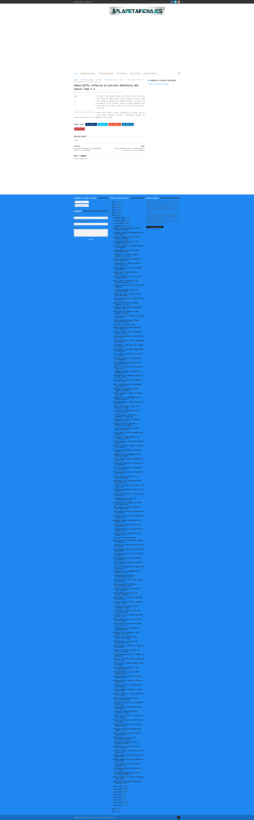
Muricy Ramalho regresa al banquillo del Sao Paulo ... (127, 558)
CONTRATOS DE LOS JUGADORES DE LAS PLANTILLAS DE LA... (127, 398)
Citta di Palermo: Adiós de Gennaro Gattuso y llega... (127, 332)
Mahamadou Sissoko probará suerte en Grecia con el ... (127, 521)
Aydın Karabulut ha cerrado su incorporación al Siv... (125, 585)
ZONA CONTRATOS (121, 73)
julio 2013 (118, 789)
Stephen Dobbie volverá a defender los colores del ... (128, 459)
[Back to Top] (178, 817)
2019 (114, 202)
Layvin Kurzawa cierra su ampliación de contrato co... (129, 299)
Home (75, 73)
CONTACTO (88, 2)
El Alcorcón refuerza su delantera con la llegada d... (128, 721)
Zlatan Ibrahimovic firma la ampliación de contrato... (129, 341)
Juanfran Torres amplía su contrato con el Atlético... (129, 545)
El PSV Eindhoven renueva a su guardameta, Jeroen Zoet (125, 416)
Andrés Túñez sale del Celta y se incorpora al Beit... (126, 477)
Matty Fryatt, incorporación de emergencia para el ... (125, 281)
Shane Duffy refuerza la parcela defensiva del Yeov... (126, 303)
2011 (114, 811)
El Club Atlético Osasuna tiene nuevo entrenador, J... (128, 707)
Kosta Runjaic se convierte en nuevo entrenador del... (127, 481)
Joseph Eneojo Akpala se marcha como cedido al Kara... (128, 725)
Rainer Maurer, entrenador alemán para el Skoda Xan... (128, 350)
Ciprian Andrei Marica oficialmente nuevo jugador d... (127, 260)
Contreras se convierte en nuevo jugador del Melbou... (126, 389)
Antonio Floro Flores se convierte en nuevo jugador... (128, 716)
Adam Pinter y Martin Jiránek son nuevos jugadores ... (126, 650)
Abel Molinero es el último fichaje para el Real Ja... (127, 747)
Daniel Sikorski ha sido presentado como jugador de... (127, 328)
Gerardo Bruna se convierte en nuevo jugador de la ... (127, 534)
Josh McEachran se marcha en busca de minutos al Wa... (128, 376)
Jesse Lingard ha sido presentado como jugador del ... (128, 433)
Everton (98, 79)
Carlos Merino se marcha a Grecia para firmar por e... (128, 494)
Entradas (79, 202)
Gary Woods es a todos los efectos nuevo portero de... (127, 508)
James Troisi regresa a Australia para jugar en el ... (128, 367)
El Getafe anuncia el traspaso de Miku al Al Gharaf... (128, 246)
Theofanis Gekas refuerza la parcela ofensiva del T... (127, 677)
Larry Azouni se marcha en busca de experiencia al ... (127, 764)
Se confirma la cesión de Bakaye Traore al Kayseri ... (129, 664)
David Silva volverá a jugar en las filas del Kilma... (127, 295)
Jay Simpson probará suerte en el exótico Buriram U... (126, 242)
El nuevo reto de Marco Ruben (125, 538)
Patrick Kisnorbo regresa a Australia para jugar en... (128, 563)
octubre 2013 (119, 223)
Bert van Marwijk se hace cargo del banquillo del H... (127, 363)
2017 (114, 204)
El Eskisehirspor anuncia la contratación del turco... (124, 576)
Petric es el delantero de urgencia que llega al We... (129, 567)
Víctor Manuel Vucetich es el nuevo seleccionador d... (127, 525)
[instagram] (179, 2)
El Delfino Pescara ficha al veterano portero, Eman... (128, 602)
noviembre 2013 (120, 220)
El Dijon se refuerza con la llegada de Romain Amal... (129, 703)
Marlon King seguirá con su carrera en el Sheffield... (128, 464)
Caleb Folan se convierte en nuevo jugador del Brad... (127, 229)
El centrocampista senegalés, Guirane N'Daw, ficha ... (128, 690)
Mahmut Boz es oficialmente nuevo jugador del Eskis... (126, 633)
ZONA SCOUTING (135, 73)
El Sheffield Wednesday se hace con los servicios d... (129, 490)
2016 (114, 207)
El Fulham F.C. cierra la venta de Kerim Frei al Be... (127, 611)
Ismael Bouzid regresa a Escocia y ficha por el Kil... (127, 420)
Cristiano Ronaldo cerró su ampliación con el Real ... (128, 473)
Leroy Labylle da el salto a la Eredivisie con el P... (126, 668)
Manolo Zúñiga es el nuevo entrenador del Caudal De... (128, 268)
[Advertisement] (88, 38)
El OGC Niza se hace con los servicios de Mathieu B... (128, 554)
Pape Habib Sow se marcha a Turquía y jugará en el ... (128, 681)
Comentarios (81, 205)
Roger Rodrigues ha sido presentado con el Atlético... (129, 512)
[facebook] (172, 2)
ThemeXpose (85, 817)
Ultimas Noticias (110, 79)
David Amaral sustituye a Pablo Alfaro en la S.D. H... (128, 337)
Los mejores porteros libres (124, 324)
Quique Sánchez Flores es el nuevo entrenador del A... (127, 251)
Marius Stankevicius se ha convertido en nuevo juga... (128, 620)
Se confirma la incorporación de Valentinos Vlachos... (126, 607)
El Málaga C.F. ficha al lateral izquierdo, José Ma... (126, 255)
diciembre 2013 (120, 218)
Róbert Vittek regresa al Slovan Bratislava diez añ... (126, 699)
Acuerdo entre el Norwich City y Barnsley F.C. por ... (126, 273)
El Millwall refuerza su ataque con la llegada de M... (128, 529)
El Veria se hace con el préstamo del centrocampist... (128, 685)
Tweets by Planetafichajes (158, 84)
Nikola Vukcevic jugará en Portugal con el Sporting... (129, 646)
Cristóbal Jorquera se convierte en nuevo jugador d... (127, 589)
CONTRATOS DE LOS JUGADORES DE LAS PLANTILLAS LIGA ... (127, 572)
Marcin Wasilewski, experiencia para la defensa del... (129, 402)
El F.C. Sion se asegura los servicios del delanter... (128, 354)
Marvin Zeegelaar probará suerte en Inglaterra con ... (127, 734)
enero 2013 (118, 805)
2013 (114, 215)
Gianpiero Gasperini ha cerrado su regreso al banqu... (127, 238)
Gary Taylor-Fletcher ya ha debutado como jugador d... (128, 385)
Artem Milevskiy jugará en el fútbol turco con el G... (127, 624)
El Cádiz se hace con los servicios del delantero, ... (129, 286)
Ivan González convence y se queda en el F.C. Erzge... (128, 381)
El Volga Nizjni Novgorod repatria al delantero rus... (128, 451)
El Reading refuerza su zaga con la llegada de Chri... (127, 372)
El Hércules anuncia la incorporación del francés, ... (128, 769)
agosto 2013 (118, 786)
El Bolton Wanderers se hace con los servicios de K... (127, 277)
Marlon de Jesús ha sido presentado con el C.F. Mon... (129, 694)
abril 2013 (118, 797)
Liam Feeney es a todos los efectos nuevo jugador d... (127, 264)
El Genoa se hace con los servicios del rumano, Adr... (129, 751)
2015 (114, 210)
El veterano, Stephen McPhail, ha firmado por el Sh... (126, 437)
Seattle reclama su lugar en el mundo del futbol (128, 394)
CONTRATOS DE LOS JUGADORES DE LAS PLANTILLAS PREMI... (127, 455)
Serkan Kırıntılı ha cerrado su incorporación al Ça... (125, 642)
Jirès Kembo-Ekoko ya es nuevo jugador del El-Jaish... (128, 580)
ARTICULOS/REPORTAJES (105, 73)
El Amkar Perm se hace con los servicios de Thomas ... (125, 637)
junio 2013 (118, 792)
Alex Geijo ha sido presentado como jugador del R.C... (127, 729)
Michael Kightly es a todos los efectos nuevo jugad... (129, 777)
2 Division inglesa (86, 79)
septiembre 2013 (120, 226)
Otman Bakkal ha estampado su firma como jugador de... (127, 503)
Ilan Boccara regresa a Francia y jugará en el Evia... (126, 742)
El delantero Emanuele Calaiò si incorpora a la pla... (126, 712)
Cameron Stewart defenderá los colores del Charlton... (128, 756)
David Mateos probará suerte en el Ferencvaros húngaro (127, 773)
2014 (114, 213)
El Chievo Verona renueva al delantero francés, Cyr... (128, 516)
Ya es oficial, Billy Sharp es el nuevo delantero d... (129, 316)
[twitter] (175, 2)
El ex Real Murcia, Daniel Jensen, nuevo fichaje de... (127, 429)
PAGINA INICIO (79, 2)
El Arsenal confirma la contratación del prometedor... (127, 359)
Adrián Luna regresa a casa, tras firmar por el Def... (126, 407)
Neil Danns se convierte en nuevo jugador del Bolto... (126, 312)
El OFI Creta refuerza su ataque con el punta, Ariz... (129, 486)
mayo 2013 (118, 794)
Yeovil (122, 79)
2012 (114, 809)
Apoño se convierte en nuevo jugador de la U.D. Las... (129, 659)
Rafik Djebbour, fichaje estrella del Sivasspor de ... (128, 598)
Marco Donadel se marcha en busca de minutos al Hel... (127, 782)
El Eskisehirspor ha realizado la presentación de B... (126, 629)
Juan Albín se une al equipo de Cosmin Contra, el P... (128, 615)
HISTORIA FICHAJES (150, 73)
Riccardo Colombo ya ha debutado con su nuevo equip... (129, 233)
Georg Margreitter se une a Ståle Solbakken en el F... (126, 672)
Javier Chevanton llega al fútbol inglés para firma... (126, 321)
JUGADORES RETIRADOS (87, 73)
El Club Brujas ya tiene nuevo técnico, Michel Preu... (129, 442)
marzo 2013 (118, 800)
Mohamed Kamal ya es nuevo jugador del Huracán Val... (128, 760)
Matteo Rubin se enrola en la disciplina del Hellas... (125, 738)
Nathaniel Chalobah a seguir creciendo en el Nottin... (128, 446)
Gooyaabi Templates (108, 817)
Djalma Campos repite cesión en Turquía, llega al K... (126, 593)
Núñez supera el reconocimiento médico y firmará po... (128, 541)
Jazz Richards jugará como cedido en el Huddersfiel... (129, 550)
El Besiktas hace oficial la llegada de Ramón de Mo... (129, 655)
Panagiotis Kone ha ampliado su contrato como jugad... (126, 424)
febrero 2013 (119, 803)
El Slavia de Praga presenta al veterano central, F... (125, 290)
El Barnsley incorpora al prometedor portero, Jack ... (127, 308)
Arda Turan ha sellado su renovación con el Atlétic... (127, 468)
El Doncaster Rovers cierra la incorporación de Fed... (125, 499)
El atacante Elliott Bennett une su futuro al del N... (127, 411)
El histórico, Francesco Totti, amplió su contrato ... (128, 345)
